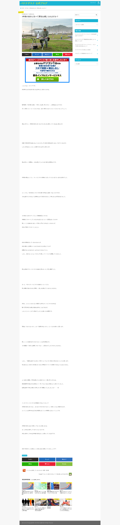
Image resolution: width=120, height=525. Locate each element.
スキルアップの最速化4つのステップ (83, 53)
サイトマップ (92, 2)
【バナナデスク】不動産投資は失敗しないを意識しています (85, 40)
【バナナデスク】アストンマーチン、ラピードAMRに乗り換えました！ (85, 45)
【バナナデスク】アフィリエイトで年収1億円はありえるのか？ (85, 35)
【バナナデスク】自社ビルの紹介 (83, 49)
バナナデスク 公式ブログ (34, 3)
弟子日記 (25, 455)
